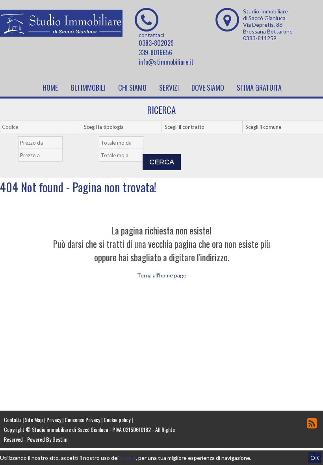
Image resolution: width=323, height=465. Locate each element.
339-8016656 (155, 52)
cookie (128, 457)
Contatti (12, 419)
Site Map (34, 419)
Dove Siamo (207, 87)
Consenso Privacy (82, 419)
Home (50, 87)
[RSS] (312, 423)
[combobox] (125, 127)
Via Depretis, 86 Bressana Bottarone (268, 28)
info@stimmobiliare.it (166, 62)
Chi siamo (132, 87)
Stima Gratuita (259, 87)
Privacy (53, 419)
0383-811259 (260, 38)
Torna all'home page (161, 275)
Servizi (169, 87)
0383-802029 (156, 43)
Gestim (59, 439)
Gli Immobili (88, 87)
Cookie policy (117, 419)
